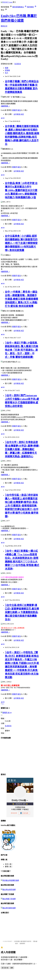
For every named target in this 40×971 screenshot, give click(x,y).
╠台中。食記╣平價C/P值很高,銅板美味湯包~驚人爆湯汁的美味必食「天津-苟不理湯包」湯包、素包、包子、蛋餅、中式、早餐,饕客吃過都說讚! (21, 349)
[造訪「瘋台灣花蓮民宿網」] (8, 908)
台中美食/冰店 (19, 114)
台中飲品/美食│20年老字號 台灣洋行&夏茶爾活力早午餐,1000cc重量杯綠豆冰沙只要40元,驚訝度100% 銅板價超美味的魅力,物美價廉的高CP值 (21, 190)
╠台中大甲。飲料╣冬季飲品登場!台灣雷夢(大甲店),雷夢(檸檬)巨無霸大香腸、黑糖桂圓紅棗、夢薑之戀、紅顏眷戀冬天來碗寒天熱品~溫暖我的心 (22, 449)
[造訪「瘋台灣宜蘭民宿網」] (10, 880)
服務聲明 (22, 943)
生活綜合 (17, 64)
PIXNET (9, 941)
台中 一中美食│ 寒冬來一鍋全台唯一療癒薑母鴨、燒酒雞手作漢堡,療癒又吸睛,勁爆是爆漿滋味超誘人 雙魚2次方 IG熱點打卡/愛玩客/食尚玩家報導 (21, 298)
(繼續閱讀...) (5, 106)
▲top (3, 118)
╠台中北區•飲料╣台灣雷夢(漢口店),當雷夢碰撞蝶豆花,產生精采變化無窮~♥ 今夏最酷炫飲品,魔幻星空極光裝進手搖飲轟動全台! (22, 612)
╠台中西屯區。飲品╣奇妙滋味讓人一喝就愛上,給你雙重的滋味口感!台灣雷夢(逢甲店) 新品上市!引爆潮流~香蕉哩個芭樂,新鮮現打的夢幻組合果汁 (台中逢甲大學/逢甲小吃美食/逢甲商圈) (21, 506)
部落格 (7, 70)
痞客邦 (14, 110)
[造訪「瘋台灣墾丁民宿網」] (8, 899)
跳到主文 (4, 26)
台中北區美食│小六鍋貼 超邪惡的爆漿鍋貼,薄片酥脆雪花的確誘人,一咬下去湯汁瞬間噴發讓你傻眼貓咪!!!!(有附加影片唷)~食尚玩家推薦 (21, 243)
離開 (11, 968)
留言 (19, 110)
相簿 (6, 68)
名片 (6, 73)
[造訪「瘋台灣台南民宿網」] (8, 889)
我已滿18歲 (5, 968)
